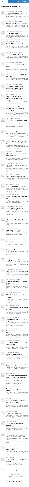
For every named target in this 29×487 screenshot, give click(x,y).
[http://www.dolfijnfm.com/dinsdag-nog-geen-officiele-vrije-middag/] (3, 186)
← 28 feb (16, 1)
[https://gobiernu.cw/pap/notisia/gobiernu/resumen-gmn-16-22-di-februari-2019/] (3, 219)
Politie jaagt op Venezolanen (13, 260)
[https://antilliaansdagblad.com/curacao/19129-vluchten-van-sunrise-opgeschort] (3, 54)
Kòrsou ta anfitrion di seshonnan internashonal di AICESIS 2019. (14, 87)
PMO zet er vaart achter (12, 33)
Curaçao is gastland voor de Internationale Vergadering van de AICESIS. (15, 98)
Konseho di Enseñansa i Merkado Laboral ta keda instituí (15, 209)
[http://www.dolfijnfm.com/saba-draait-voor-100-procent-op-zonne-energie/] (3, 318)
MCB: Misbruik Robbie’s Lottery (14, 43)
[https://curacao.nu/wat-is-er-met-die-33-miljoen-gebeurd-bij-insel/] (3, 141)
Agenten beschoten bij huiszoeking (15, 176)
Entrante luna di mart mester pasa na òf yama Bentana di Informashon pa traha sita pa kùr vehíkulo (16, 377)
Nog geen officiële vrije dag (13, 230)
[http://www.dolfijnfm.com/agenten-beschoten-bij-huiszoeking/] (3, 176)
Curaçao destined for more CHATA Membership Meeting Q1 (15, 424)
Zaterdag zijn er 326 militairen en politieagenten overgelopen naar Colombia (15, 295)
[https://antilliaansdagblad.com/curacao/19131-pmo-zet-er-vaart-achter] (3, 33)
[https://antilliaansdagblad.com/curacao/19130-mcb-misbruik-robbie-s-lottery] (3, 43)
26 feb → (25, 1)
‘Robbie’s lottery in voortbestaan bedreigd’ (14, 331)
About (7, 476)
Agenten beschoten (11, 240)
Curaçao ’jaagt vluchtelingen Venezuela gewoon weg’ (16, 460)
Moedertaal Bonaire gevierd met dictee (16, 23)
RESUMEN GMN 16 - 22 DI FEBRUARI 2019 (16, 220)
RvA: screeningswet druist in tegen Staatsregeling (15, 109)
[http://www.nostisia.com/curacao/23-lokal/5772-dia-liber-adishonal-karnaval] (3, 413)
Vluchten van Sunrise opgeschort (15, 54)
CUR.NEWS (4, 1)
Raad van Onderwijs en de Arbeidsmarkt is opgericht (17, 272)
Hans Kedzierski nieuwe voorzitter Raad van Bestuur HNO (16, 343)
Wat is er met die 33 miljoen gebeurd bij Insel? (16, 142)
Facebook (16, 476)
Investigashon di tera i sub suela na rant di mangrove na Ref (16, 364)
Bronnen (11, 476)
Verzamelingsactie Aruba (12, 132)
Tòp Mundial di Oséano (12, 250)
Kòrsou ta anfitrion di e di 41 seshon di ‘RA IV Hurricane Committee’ (16, 14)
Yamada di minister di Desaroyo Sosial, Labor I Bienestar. (16, 448)
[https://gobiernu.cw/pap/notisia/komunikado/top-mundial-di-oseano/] (3, 249)
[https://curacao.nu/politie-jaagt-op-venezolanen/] (3, 259)
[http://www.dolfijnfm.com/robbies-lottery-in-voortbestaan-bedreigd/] (3, 330)
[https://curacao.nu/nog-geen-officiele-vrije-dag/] (3, 229)
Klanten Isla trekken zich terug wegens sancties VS (16, 121)
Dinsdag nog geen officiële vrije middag (16, 186)
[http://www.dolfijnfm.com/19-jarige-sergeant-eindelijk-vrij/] (3, 353)
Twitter (22, 476)
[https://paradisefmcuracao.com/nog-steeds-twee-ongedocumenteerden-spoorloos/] (3, 281)
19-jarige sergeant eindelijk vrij (14, 354)
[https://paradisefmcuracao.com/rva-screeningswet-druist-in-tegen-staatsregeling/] (3, 108)
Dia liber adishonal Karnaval (13, 413)
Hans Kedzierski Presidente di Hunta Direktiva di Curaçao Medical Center (16, 435)
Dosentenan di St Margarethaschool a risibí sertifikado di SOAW (16, 401)
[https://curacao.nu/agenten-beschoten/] (3, 239)
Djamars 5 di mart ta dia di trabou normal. (15, 65)
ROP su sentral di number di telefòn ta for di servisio (16, 75)
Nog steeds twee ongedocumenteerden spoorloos (16, 282)
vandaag (14, 470)
